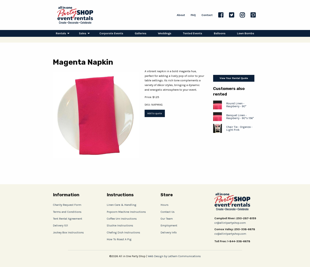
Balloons (220, 33)
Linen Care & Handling (121, 204)
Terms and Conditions (67, 211)
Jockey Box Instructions (68, 232)
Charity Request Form (67, 204)
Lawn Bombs (245, 33)
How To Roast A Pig (119, 239)
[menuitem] (61, 33)
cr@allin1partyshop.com (230, 222)
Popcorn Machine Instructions (126, 211)
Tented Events (192, 33)
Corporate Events (111, 33)
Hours (164, 204)
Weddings (164, 33)
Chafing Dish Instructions (123, 232)
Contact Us (168, 211)
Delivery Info (169, 232)
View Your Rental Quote (234, 78)
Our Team (167, 218)
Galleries (140, 33)
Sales (82, 33)
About (181, 15)
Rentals (61, 33)
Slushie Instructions (120, 225)
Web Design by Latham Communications (174, 256)
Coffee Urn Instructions (122, 218)
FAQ (193, 15)
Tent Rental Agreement (67, 218)
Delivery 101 (60, 225)
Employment (169, 225)
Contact (207, 15)
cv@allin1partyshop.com (230, 233)
